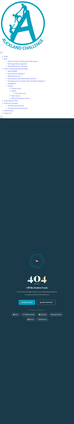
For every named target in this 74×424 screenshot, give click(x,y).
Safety (14, 91)
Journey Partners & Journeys (17, 108)
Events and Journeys (11, 103)
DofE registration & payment (17, 64)
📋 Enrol (15, 315)
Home (6, 56)
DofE (5, 59)
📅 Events (31, 319)
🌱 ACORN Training (28, 315)
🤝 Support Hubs (56, 315)
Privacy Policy (16, 88)
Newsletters (12, 83)
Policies (10, 86)
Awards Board (8, 111)
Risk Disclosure (20, 93)
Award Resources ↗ (14, 76)
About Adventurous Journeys (17, 66)
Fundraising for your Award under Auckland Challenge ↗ (27, 81)
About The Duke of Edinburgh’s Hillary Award (23, 61)
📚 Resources (42, 319)
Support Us (8, 113)
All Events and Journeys (16, 106)
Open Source (16, 96)
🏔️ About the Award (46, 302)
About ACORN (12, 71)
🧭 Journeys (42, 315)
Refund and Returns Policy (20, 98)
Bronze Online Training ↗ (16, 74)
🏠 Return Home (27, 302)
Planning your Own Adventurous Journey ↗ (22, 79)
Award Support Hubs (11, 101)
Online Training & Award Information (16, 69)
